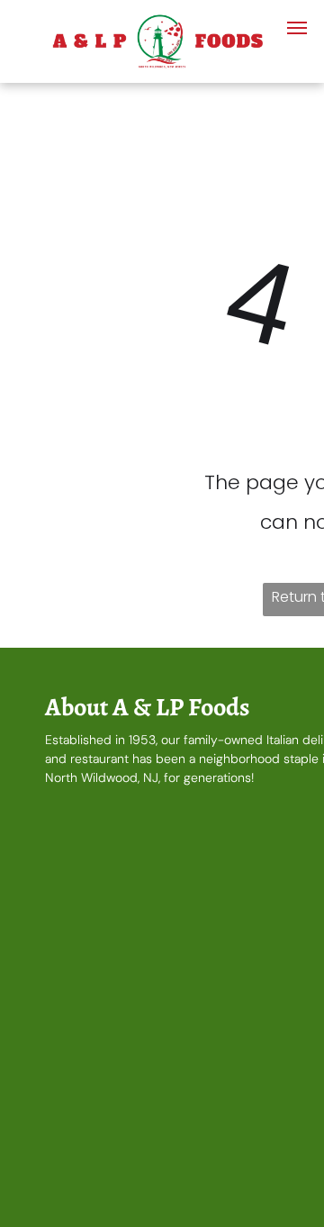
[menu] (297, 28)
